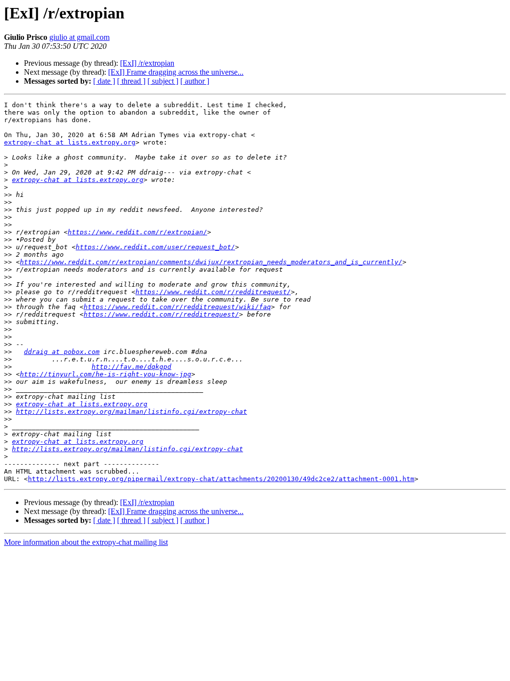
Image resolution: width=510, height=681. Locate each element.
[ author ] (194, 81)
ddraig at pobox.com (62, 351)
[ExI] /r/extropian (147, 63)
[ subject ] (162, 81)
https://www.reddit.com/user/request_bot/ (155, 247)
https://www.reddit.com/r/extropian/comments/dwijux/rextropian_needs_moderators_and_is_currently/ (211, 262)
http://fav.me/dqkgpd (131, 366)
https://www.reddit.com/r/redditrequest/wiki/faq (177, 307)
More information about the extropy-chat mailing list (86, 542)
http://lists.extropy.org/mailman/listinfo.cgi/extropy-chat (131, 411)
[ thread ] (131, 81)
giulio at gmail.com (79, 37)
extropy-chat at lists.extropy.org (69, 142)
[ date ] (104, 81)
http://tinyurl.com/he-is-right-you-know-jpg (105, 374)
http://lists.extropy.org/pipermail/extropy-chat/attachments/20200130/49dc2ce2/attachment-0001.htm (221, 479)
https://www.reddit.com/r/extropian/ (137, 232)
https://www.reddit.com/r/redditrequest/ (213, 292)
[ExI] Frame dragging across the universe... (176, 72)
